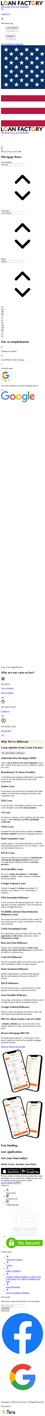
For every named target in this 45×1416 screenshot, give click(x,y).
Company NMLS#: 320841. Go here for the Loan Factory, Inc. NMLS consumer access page (23, 1279)
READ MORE (7, 1183)
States (3, 259)
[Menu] (2, 135)
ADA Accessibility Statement (17, 1293)
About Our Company (14, 1259)
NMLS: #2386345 (13, 1271)
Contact (9, 1265)
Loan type (5, 211)
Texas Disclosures (13, 1287)
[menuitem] (12, 29)
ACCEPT (17, 1183)
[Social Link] (22, 1354)
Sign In (4, 44)
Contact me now (12, 1205)
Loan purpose (6, 162)
